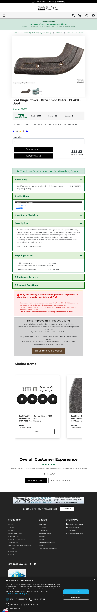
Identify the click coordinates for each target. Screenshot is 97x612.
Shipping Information (47, 542)
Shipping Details (24, 255)
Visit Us (11, 555)
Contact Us (12, 552)
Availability (21, 179)
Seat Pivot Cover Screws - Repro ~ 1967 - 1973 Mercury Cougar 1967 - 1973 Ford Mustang (36, 418)
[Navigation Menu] (4, 15)
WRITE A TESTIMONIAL (35, 480)
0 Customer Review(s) (27, 277)
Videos (10, 527)
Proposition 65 (61, 303)
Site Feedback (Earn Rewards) (19, 545)
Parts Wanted (13, 536)
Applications (22, 196)
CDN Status (71, 530)
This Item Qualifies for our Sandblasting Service (50, 171)
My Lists (42, 536)
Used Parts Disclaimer (27, 215)
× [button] (94, 579)
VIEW (37, 431)
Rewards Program (15, 533)
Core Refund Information (48, 548)
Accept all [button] (76, 592)
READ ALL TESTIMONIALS (60, 480)
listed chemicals (67, 307)
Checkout (42, 527)
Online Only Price (76, 154)
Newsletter (12, 530)
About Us (11, 548)
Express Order (44, 530)
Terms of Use (13, 542)
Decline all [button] (76, 597)
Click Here (60, 1)
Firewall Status (73, 527)
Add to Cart (34, 149)
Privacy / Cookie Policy (16, 539)
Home (10, 524)
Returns (42, 545)
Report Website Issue (75, 533)
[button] (33, 593)
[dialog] (48, 594)
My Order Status (45, 533)
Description (21, 223)
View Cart (42, 524)
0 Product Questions (26, 285)
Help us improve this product (48, 351)
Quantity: (18, 137)
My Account (43, 539)
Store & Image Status (75, 524)
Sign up (67, 509)
